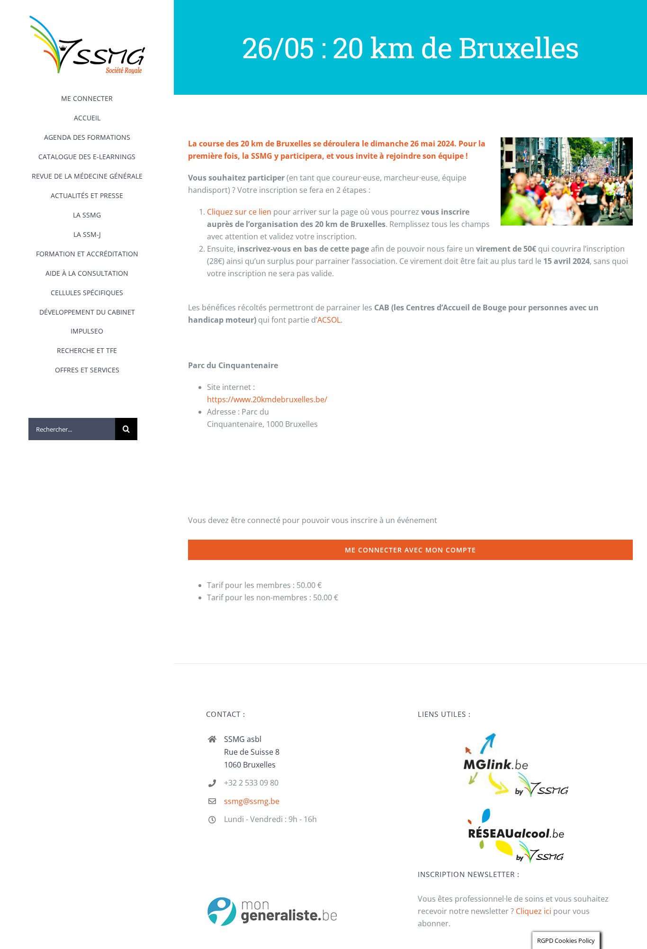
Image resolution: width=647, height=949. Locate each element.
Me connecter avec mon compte (410, 549)
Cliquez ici (533, 911)
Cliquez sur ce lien (239, 212)
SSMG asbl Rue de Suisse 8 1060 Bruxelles (251, 752)
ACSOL (329, 320)
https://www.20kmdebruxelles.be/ (267, 399)
